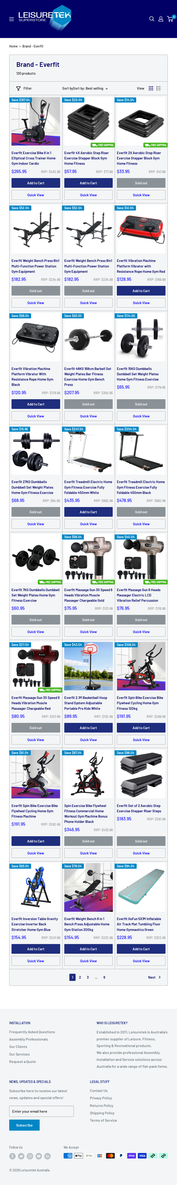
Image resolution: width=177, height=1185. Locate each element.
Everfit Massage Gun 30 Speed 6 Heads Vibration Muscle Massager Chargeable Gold (88, 595)
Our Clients (18, 1046)
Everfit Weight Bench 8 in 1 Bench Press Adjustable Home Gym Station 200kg (86, 924)
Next (152, 977)
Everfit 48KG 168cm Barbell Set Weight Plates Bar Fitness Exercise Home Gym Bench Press (87, 377)
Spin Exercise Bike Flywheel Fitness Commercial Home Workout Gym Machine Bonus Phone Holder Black (85, 814)
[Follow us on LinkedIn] (47, 1156)
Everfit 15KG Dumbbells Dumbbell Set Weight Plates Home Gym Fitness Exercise (138, 374)
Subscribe (24, 1125)
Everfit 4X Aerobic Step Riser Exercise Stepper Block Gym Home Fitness (86, 158)
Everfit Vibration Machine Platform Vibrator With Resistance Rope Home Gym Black (32, 377)
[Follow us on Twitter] (21, 1156)
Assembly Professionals (28, 1039)
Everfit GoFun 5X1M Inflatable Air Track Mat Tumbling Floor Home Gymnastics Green (139, 924)
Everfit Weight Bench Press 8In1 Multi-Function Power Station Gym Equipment (35, 265)
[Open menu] (11, 19)
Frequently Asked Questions (32, 1032)
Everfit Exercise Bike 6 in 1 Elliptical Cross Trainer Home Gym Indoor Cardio (34, 158)
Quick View (35, 195)
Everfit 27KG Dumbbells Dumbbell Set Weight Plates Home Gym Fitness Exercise (32, 487)
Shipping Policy (102, 1113)
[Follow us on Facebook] (12, 1156)
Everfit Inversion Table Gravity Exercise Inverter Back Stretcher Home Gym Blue (35, 924)
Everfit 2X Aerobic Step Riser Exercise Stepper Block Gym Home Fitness (139, 158)
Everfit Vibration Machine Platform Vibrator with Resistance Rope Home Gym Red (141, 265)
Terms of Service (103, 1120)
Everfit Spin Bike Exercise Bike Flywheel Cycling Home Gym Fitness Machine (35, 811)
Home (13, 46)
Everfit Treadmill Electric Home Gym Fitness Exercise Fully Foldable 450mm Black (141, 487)
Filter (28, 88)
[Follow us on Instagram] (30, 1156)
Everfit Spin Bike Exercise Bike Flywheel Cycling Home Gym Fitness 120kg (140, 702)
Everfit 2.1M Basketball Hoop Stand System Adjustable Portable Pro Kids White (85, 702)
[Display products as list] (158, 88)
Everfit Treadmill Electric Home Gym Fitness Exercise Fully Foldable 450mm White (88, 487)
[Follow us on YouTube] (38, 1156)
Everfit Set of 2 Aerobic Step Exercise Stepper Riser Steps (139, 808)
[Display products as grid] (151, 88)
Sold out (141, 183)
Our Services (19, 1054)
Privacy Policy (101, 1098)
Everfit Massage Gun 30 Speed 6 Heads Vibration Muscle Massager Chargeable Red (36, 702)
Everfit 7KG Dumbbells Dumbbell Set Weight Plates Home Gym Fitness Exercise (36, 595)
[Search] (135, 19)
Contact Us (99, 1090)
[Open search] (151, 18)
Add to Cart (35, 183)
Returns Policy (101, 1105)
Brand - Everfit (32, 46)
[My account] (161, 18)
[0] (170, 19)
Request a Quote (22, 1061)
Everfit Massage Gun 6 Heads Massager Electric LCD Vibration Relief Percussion (138, 595)
